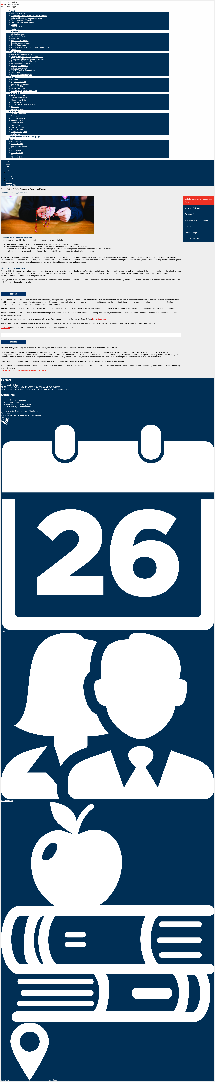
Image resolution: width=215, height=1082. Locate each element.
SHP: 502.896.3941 (43, 389)
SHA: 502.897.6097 (9, 389)
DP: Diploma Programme (16, 400)
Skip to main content (9, 2)
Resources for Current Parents (22, 22)
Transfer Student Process (20, 43)
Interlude (14, 148)
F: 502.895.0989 (53, 387)
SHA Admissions (18, 34)
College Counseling (19, 68)
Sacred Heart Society (19, 146)
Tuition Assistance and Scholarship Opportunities (30, 47)
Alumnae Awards (18, 118)
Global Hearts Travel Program (23, 104)
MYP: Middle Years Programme (18, 404)
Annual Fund (16, 141)
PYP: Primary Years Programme (18, 407)
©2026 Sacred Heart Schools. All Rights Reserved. (21, 415)
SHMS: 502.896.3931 (26, 389)
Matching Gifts (17, 155)
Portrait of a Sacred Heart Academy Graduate (29, 16)
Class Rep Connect (18, 127)
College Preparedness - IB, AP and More (27, 57)
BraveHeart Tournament (20, 84)
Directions (53, 1080)
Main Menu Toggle (8, 6)
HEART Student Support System (24, 70)
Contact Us (15, 29)
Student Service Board (38, 370)
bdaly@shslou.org (100, 319)
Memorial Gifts (17, 157)
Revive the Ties (17, 120)
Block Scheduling (18, 72)
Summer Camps (17, 109)
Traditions (15, 107)
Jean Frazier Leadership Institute (23, 61)
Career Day (15, 125)
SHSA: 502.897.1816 (60, 389)
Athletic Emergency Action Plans (24, 91)
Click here (5, 328)
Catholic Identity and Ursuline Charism (26, 18)
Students (9, 178)
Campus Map (11, 185)
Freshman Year (17, 102)
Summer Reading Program (21, 75)
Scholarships (16, 150)
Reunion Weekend (18, 123)
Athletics (14, 79)
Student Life (6, 189)
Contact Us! (15, 134)
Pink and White (17, 86)
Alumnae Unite (17, 129)
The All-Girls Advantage (20, 41)
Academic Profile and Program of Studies (27, 59)
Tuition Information (18, 45)
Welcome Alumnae (18, 114)
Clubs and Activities (19, 100)
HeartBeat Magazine (19, 132)
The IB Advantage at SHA (21, 54)
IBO (5, 421)
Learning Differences (19, 66)
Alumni (9, 183)
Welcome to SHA (18, 13)
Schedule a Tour (12, 402)
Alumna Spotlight (18, 116)
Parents (9, 176)
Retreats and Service (19, 98)
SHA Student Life (18, 95)
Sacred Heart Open (18, 88)
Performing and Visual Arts (21, 63)
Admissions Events (18, 36)
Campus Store (16, 27)
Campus (14, 25)
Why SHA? (15, 38)
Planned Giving (17, 153)
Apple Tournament (18, 82)
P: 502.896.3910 (40, 387)
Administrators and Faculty (21, 20)
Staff (8, 180)
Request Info (16, 50)
